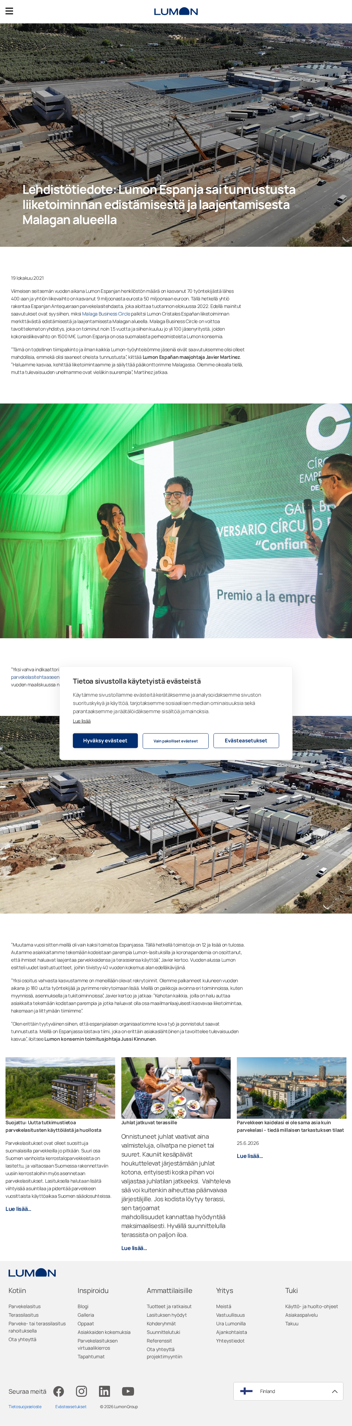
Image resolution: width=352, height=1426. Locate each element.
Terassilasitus (23, 1315)
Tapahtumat (91, 1356)
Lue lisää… (18, 1209)
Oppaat (86, 1323)
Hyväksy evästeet (105, 740)
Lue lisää (82, 720)
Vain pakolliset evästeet (176, 740)
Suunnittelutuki (163, 1332)
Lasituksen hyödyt (167, 1315)
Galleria (86, 1315)
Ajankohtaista (231, 1332)
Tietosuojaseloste (25, 1407)
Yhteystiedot (230, 1340)
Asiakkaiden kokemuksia (104, 1332)
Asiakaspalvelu (301, 1315)
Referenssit (159, 1340)
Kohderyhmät (161, 1323)
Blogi (83, 1306)
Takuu (291, 1323)
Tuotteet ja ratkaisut (169, 1306)
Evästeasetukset (246, 740)
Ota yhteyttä (22, 1339)
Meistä (223, 1306)
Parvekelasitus (25, 1306)
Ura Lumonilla (231, 1323)
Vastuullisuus (230, 1315)
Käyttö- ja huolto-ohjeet (311, 1306)
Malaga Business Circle (106, 313)
